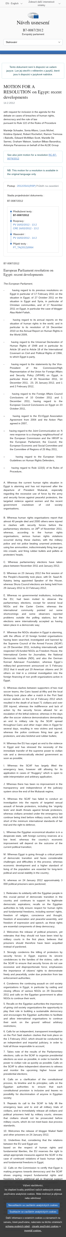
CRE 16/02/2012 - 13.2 (26, 228)
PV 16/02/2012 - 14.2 (25, 237)
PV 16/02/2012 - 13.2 (25, 224)
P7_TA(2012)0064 (23, 247)
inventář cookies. (33, 1230)
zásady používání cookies (45, 1226)
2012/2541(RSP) (26, 185)
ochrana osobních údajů (17, 1226)
